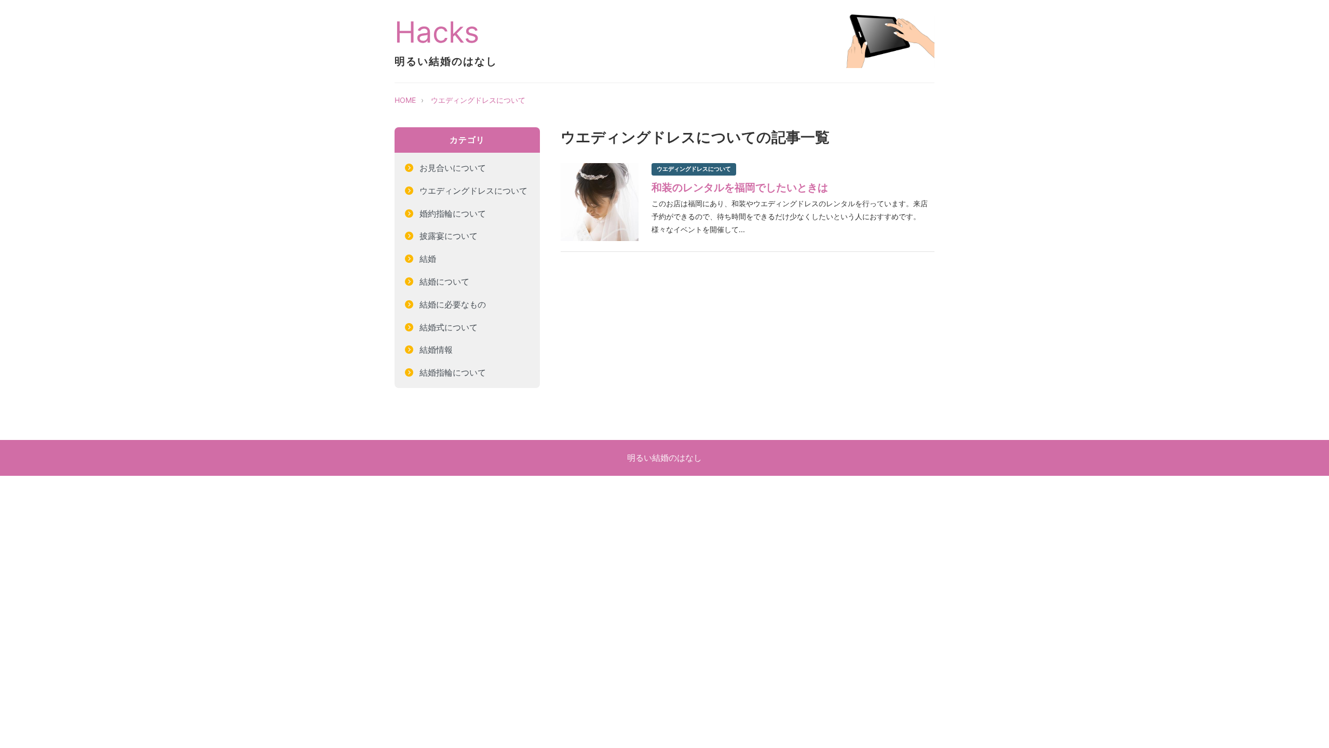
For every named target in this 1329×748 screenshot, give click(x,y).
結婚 (427, 258)
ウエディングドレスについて (478, 100)
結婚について (444, 281)
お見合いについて (452, 168)
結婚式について (448, 327)
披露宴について (448, 236)
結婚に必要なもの (452, 304)
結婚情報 (436, 349)
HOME (405, 100)
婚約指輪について (452, 213)
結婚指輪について (452, 372)
